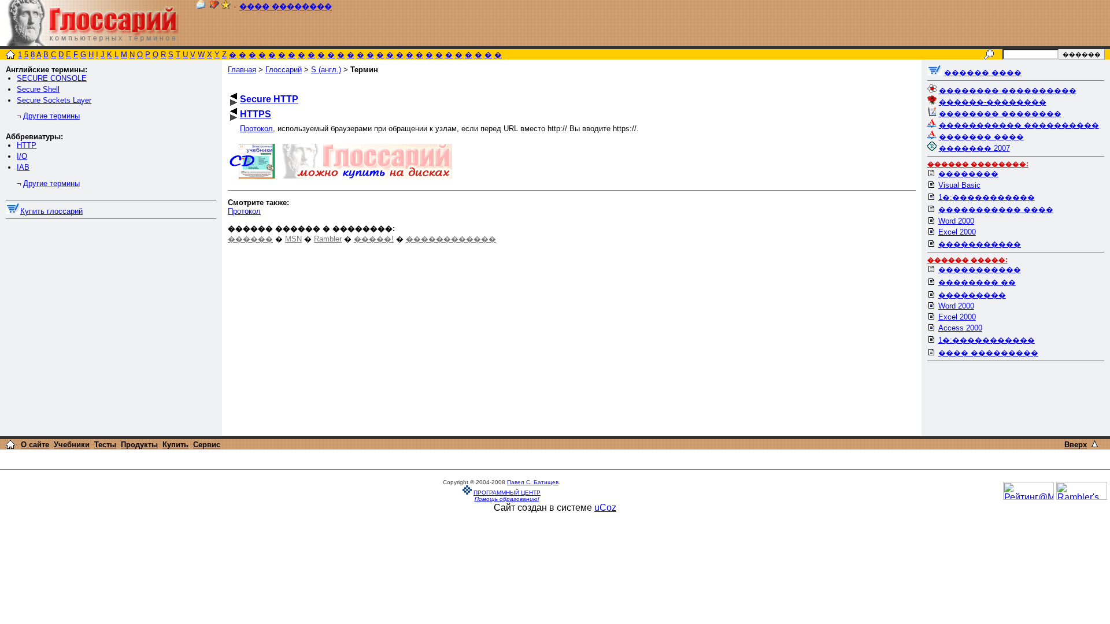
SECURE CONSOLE (52, 78)
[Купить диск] (13, 211)
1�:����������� (986, 197)
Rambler (328, 239)
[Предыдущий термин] (234, 96)
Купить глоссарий (51, 211)
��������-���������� (1007, 90)
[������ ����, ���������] (934, 72)
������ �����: (967, 260)
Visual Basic (959, 185)
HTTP (26, 145)
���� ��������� (988, 352)
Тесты (105, 444)
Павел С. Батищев (532, 482)
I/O (22, 156)
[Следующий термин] (234, 102)
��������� (972, 295)
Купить (175, 444)
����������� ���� (995, 209)
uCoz (605, 507)
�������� (968, 173)
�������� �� (977, 282)
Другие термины (51, 116)
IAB (23, 167)
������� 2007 (974, 148)
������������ (451, 239)
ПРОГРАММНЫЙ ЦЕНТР (507, 492)
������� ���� (981, 136)
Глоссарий (283, 69)
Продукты (139, 444)
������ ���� (983, 72)
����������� (979, 244)
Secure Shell (38, 89)
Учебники (72, 444)
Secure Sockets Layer (54, 100)
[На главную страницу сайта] (10, 56)
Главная (242, 69)
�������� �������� (1000, 113)
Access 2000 (960, 328)
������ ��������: (977, 164)
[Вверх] (1095, 444)
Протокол (256, 128)
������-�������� (992, 102)
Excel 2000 (957, 232)
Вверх (1075, 444)
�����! (374, 239)
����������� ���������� (1019, 125)
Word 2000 (956, 221)
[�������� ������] (200, 6)
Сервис (206, 444)
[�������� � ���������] (226, 6)
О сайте (35, 444)
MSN (293, 239)
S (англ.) (326, 69)
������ (250, 239)
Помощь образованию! (507, 499)
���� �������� (285, 6)
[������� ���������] (214, 6)
